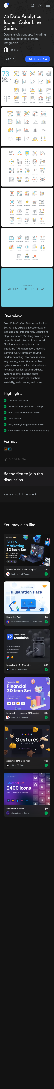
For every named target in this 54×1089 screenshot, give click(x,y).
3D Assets (25, 574)
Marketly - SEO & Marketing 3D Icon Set (23, 569)
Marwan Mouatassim (20, 622)
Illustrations (37, 622)
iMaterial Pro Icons (15, 808)
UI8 (12, 670)
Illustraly (14, 574)
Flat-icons (14, 49)
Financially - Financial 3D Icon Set (22, 712)
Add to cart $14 (38, 59)
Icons (26, 813)
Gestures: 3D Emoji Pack (18, 760)
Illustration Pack (13, 617)
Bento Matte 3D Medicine (18, 665)
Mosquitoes (16, 813)
